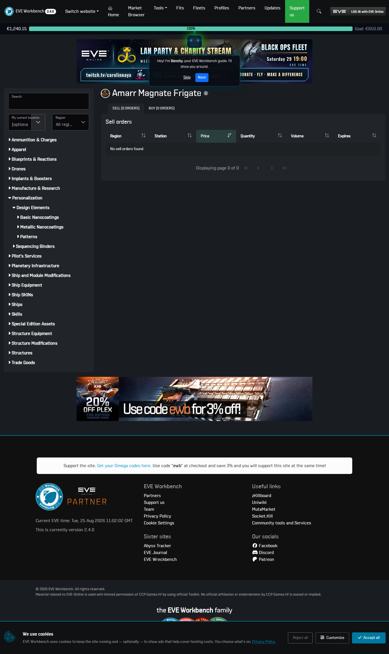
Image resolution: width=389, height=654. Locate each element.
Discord (266, 552)
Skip (187, 77)
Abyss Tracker (157, 545)
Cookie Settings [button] (159, 523)
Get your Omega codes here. (124, 465)
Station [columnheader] (161, 136)
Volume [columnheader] (297, 136)
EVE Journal (155, 552)
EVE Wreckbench (160, 559)
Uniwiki (259, 502)
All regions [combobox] (66, 124)
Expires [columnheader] (344, 136)
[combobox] (20, 122)
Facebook (267, 545)
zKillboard (261, 495)
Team (149, 509)
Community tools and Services (281, 523)
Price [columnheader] (205, 136)
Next (202, 77)
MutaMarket (263, 509)
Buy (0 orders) (162, 108)
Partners (152, 495)
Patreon (266, 559)
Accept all (371, 638)
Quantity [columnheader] (248, 136)
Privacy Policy (263, 642)
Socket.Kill (262, 516)
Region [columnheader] (115, 136)
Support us (154, 502)
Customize (334, 638)
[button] (30, 11)
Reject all (300, 638)
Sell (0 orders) (126, 108)
